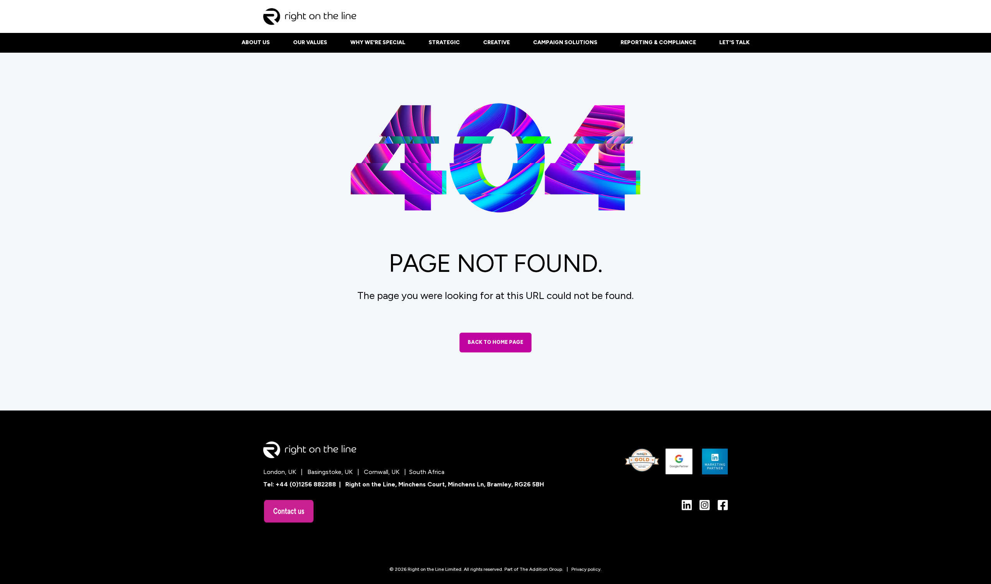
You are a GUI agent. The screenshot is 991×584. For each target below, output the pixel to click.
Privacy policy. (586, 569)
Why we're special (377, 43)
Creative (496, 43)
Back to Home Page (495, 342)
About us (256, 43)
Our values (310, 43)
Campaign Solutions (565, 43)
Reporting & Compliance (658, 43)
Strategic (444, 43)
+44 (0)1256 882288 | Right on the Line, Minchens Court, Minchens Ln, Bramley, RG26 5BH (410, 484)
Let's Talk (734, 43)
